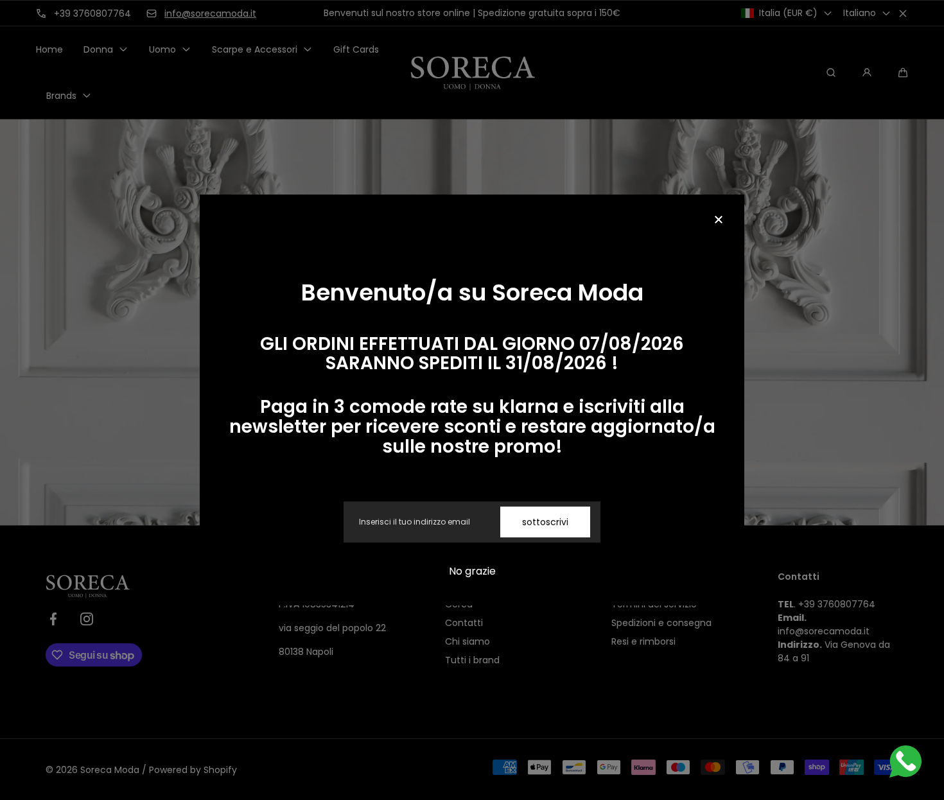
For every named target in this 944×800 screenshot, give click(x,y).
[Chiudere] (718, 220)
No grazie (472, 571)
